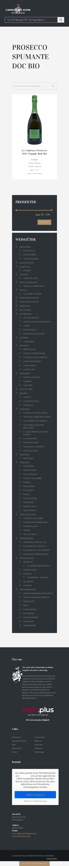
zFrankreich (26, 538)
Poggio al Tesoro (33, 446)
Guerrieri (28, 341)
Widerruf (37, 741)
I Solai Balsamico (29, 302)
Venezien (24, 462)
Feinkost (28, 562)
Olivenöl (28, 581)
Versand (36, 170)
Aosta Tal (24, 267)
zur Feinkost (26, 558)
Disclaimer (38, 748)
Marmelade (29, 570)
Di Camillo (29, 250)
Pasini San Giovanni (33, 333)
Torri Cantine (31, 259)
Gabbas (27, 381)
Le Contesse (30, 498)
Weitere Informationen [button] (35, 801)
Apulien (23, 274)
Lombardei (25, 314)
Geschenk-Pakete (29, 298)
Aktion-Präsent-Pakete (36, 597)
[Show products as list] (18, 79)
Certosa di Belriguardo (37, 417)
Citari (26, 325)
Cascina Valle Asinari (35, 357)
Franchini (28, 486)
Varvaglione (30, 278)
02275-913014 (17, 828)
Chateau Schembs (33, 518)
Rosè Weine (29, 609)
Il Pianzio (28, 490)
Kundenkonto (39, 737)
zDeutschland (27, 514)
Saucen (27, 585)
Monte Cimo (30, 506)
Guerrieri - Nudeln (37, 577)
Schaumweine (31, 617)
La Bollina (29, 369)
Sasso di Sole (30, 450)
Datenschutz (16, 748)
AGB (13, 744)
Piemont (24, 345)
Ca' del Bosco (31, 317)
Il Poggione (30, 438)
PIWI (25, 605)
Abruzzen (24, 247)
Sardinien (24, 373)
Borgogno (29, 349)
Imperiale (24, 306)
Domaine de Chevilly (34, 546)
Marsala (28, 405)
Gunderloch (30, 526)
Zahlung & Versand (19, 741)
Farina (27, 482)
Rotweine (28, 613)
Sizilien (23, 393)
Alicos (27, 397)
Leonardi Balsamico (38, 565)
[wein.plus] (38, 704)
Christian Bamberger (35, 522)
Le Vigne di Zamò (32, 294)
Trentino (24, 454)
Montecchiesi (30, 442)
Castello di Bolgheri (35, 413)
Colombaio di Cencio (35, 421)
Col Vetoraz (30, 474)
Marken (23, 337)
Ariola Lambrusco (33, 286)
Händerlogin (52, 858)
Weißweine (29, 625)
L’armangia (29, 365)
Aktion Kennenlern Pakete (38, 593)
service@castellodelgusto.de (24, 833)
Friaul (22, 290)
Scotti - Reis (26, 389)
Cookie (14, 752)
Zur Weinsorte (27, 589)
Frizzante (28, 601)
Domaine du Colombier (36, 550)
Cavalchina (29, 470)
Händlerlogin (39, 752)
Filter (44, 222)
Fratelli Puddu (31, 377)
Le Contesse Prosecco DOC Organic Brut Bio (34, 152)
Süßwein (28, 621)
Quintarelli (29, 510)
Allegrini (28, 466)
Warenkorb (16, 737)
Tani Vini (27, 385)
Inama (26, 494)
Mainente (28, 502)
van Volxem (29, 534)
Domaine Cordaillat (35, 542)
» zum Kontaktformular (21, 836)
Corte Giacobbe (32, 478)
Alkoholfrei (26, 263)
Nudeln (27, 574)
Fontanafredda (32, 361)
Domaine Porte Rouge (36, 554)
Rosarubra (29, 254)
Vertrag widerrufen (34, 863)
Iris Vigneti (25, 310)
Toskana (24, 409)
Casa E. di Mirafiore (34, 353)
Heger (26, 530)
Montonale (29, 329)
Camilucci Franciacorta (37, 321)
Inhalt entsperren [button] (35, 794)
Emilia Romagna (28, 282)
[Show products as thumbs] (13, 79)
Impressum (38, 744)
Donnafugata (31, 401)
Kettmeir (28, 458)
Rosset (27, 270)
